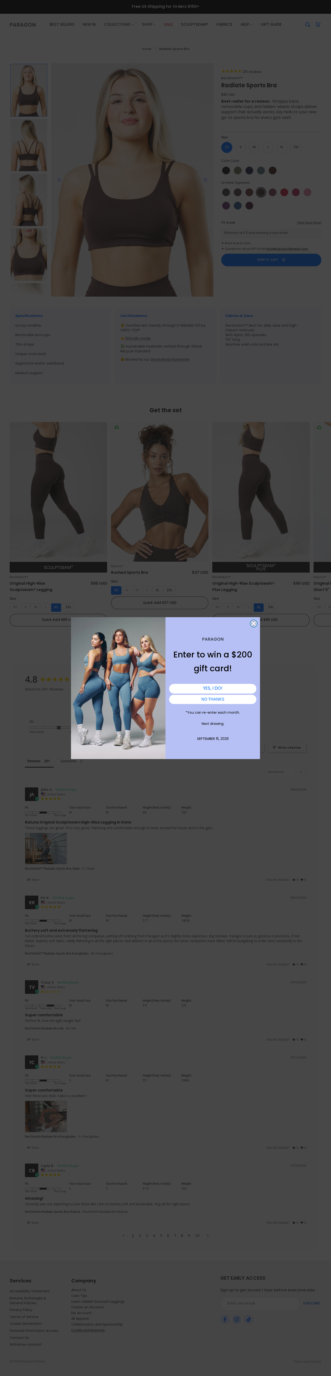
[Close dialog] (254, 623)
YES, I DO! (212, 688)
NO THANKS (212, 699)
